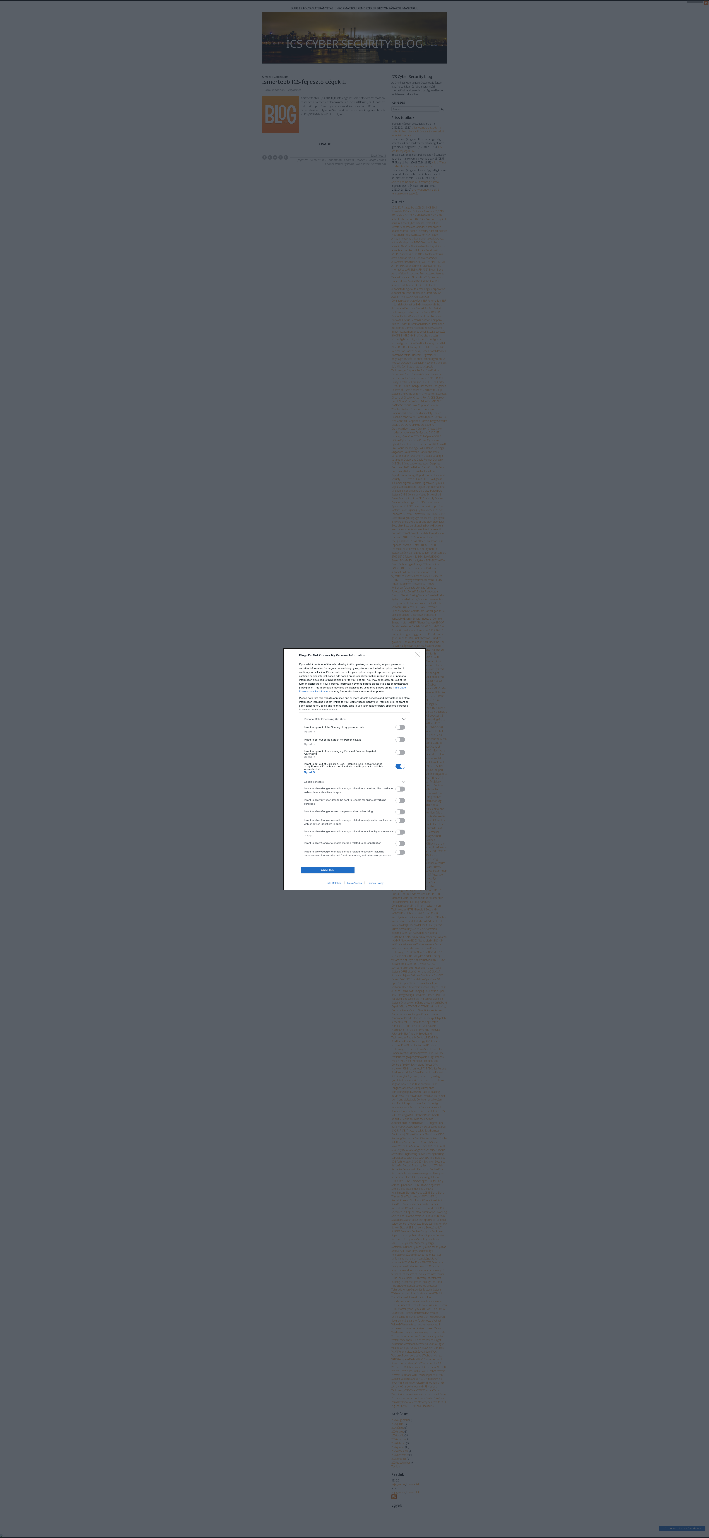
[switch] (400, 727)
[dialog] (354, 769)
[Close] (418, 655)
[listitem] (354, 719)
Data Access (354, 882)
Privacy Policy (375, 882)
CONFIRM (328, 870)
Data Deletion (334, 882)
